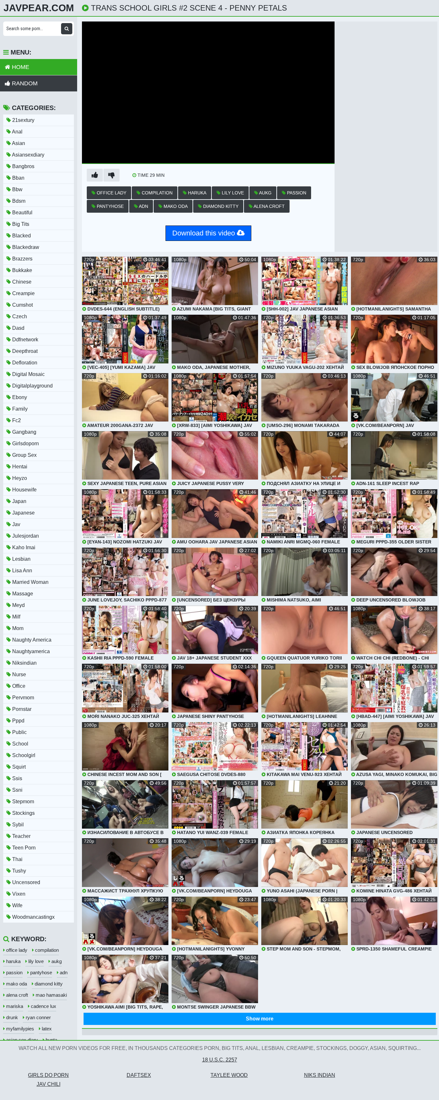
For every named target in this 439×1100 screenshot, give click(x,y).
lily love (232, 192)
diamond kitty (220, 206)
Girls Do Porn (48, 1075)
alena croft (269, 206)
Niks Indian (319, 1075)
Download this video (204, 233)
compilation (156, 192)
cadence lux (43, 1006)
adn (143, 206)
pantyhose (109, 206)
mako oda (175, 206)
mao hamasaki (50, 995)
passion (296, 192)
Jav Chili (48, 1084)
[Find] (66, 28)
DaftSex (139, 1075)
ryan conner (37, 1017)
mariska (14, 1006)
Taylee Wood (229, 1075)
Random (24, 83)
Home (19, 67)
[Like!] (95, 175)
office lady (110, 192)
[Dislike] (111, 175)
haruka (196, 192)
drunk (11, 1017)
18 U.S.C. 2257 (219, 1059)
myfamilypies (19, 1028)
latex (46, 1028)
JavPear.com (39, 8)
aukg (265, 192)
